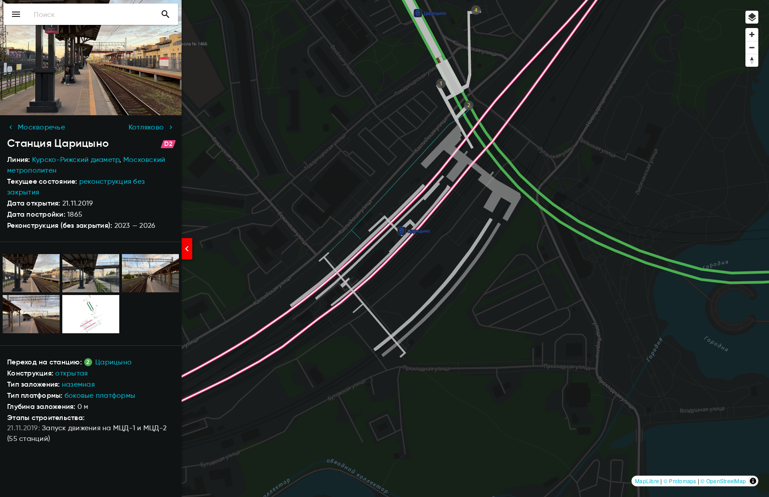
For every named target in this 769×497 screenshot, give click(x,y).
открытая (71, 373)
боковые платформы (100, 395)
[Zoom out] (751, 47)
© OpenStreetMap (723, 481)
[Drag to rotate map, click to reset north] (751, 60)
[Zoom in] (751, 34)
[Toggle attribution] (753, 481)
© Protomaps (680, 481)
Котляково (146, 127)
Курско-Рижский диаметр (76, 159)
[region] (384, 248)
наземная (78, 384)
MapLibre (647, 481)
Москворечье (41, 127)
